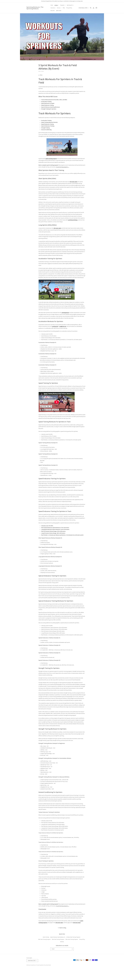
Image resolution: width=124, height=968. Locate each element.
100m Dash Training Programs (44, 939)
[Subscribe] (72, 949)
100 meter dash (59, 922)
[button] (56, 5)
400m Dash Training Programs (71, 939)
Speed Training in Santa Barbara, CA (57, 937)
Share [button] (41, 75)
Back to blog (62, 927)
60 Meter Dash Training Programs (73, 937)
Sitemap (62, 941)
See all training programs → (62, 167)
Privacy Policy (82, 939)
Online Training (46, 937)
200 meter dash (57, 228)
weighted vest (62, 326)
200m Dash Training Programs (58, 939)
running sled (55, 326)
